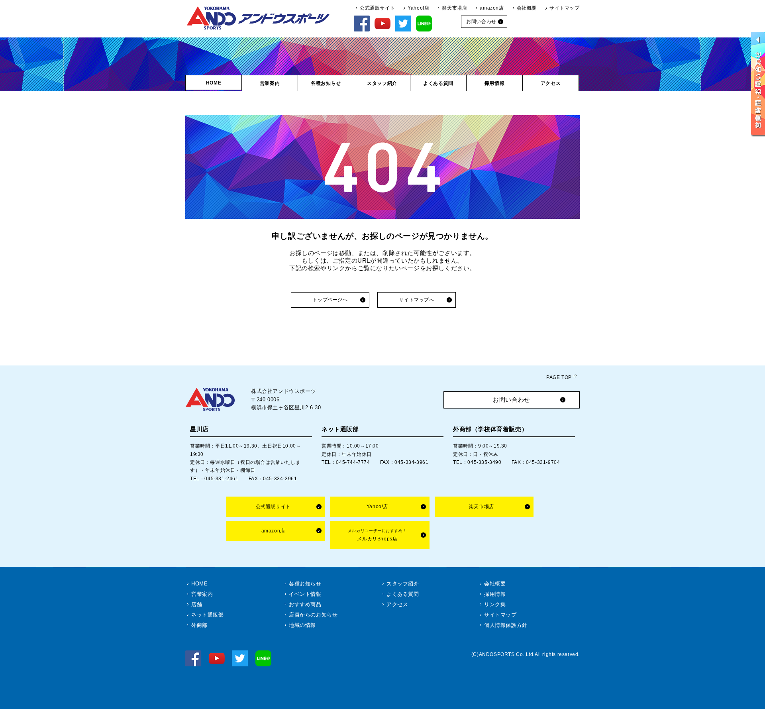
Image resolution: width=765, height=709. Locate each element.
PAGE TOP (559, 377)
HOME (199, 584)
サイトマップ (564, 8)
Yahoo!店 (418, 8)
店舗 (196, 604)
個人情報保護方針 (506, 625)
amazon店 (492, 8)
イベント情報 (305, 594)
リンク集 (495, 604)
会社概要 (527, 8)
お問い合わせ (511, 399)
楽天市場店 (454, 8)
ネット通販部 (207, 615)
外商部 (199, 625)
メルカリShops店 (377, 535)
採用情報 (495, 594)
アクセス (397, 604)
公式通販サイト (377, 8)
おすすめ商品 (305, 604)
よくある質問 (402, 594)
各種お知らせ (305, 584)
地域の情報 (302, 625)
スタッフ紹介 (402, 584)
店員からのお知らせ (313, 615)
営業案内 (202, 594)
